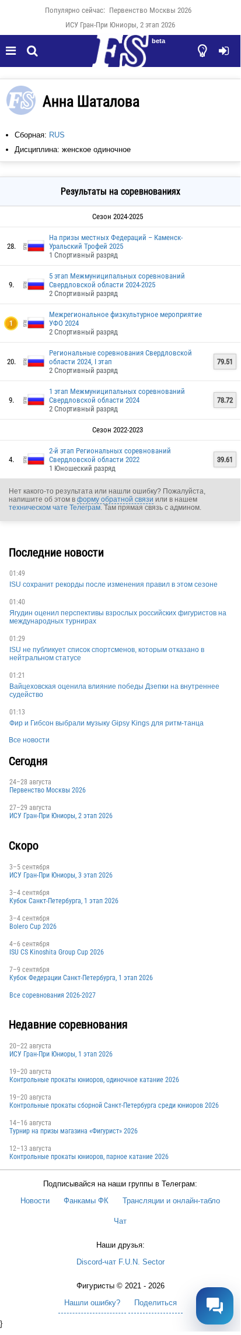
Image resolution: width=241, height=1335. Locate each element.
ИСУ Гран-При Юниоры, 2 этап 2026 (120, 24)
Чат (120, 1221)
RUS (57, 135)
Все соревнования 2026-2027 (52, 995)
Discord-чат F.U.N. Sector (120, 1261)
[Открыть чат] (214, 1306)
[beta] (120, 58)
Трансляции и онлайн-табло (171, 1200)
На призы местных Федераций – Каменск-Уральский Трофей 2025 (116, 242)
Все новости (29, 740)
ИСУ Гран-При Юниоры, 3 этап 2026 (61, 875)
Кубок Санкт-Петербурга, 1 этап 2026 (63, 901)
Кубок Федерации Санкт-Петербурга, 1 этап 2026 (81, 978)
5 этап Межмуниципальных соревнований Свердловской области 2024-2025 (117, 280)
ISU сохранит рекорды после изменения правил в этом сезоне (113, 584)
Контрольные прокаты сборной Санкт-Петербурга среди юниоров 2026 (114, 1105)
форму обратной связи (115, 499)
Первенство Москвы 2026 (150, 10)
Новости (35, 1200)
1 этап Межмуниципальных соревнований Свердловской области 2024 (117, 395)
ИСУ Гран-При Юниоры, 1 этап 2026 (61, 1054)
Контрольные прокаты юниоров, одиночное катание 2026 (94, 1080)
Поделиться (155, 1302)
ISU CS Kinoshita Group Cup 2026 (56, 952)
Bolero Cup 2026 (33, 926)
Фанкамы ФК (86, 1200)
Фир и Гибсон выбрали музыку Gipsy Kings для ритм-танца (106, 723)
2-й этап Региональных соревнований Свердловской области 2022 (110, 455)
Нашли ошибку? (92, 1302)
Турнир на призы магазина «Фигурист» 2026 (73, 1131)
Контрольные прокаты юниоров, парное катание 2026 (89, 1157)
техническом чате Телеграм (54, 507)
